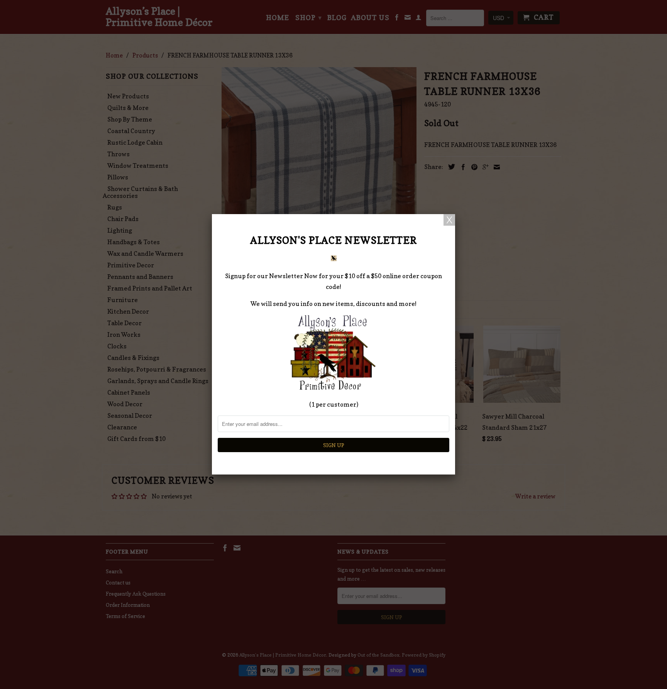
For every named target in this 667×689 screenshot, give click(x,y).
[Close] (449, 220)
